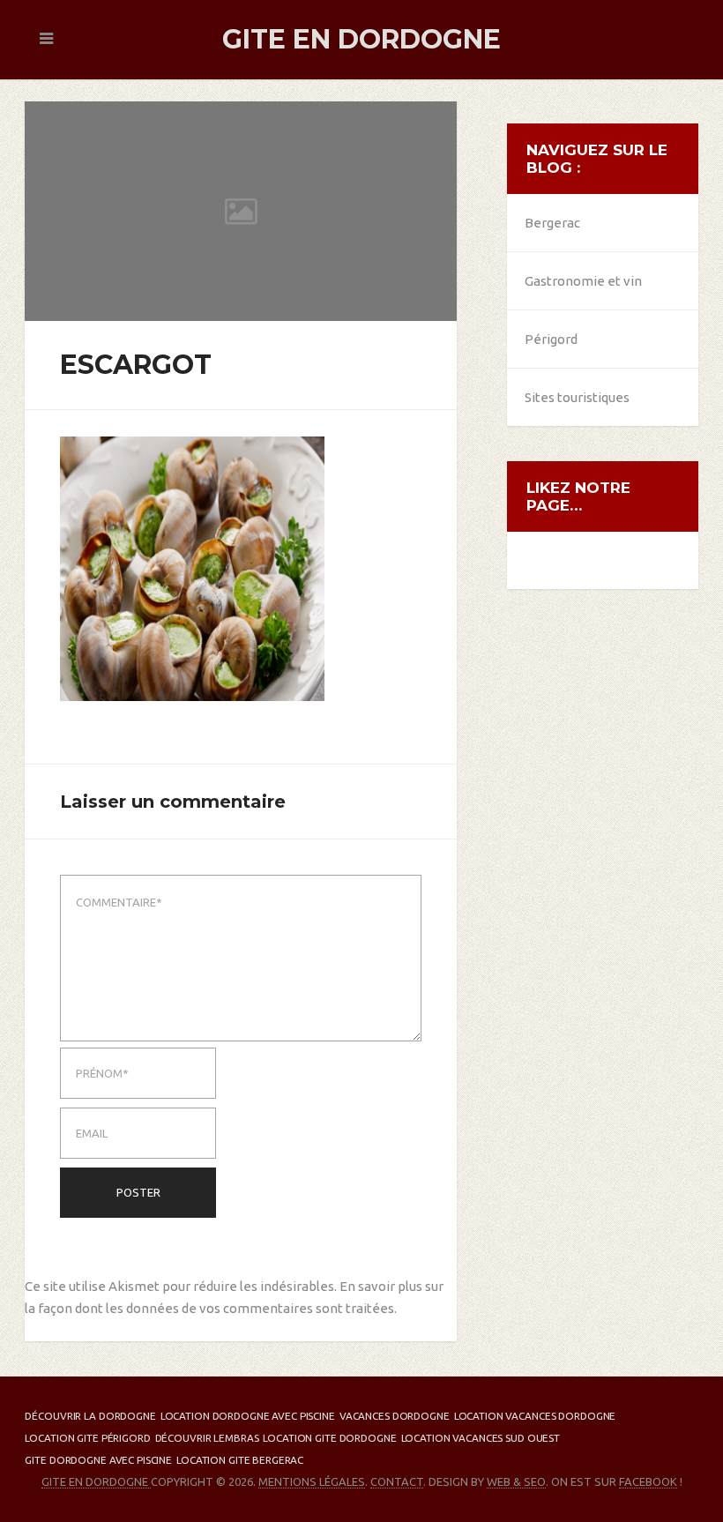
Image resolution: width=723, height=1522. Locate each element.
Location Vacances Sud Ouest (481, 1438)
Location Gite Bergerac (239, 1460)
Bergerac (552, 222)
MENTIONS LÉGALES (311, 1481)
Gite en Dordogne (361, 39)
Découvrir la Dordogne (90, 1415)
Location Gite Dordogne (329, 1438)
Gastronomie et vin (583, 280)
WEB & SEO (516, 1481)
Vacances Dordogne (394, 1415)
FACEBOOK (648, 1481)
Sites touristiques (577, 397)
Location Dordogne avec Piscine (247, 1415)
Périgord (551, 339)
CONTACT (396, 1481)
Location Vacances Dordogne (535, 1415)
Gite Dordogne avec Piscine (98, 1460)
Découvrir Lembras (207, 1438)
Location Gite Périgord (87, 1438)
